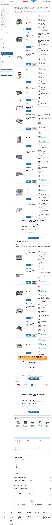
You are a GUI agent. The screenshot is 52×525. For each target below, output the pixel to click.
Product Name (30, 366)
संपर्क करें (11, 520)
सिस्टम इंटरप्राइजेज (17, 447)
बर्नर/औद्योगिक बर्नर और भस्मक (10, 4)
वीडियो (44, 518)
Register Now (7, 75)
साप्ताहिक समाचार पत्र (12, 524)
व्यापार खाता (19, 517)
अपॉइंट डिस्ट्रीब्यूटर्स (20, 521)
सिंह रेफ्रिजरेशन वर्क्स (17, 442)
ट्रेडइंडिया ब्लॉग (11, 516)
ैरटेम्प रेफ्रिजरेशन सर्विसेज (18, 440)
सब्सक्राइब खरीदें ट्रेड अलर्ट (30, 516)
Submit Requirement (34, 237)
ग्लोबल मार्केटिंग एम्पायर (17, 449)
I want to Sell (36, 224)
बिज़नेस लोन (19, 518)
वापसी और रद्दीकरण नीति (4, 516)
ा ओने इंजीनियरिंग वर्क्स (17, 454)
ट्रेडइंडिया (2, 4)
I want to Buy (31, 224)
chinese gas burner (24, 241)
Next (49, 419)
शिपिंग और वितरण (3, 517)
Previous (47, 419)
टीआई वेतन (19, 516)
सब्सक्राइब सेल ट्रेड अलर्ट (37, 516)
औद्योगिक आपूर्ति (5, 4)
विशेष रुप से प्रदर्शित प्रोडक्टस (46, 517)
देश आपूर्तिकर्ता (44, 516)
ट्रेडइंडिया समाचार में (12, 517)
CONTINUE (6, 69)
